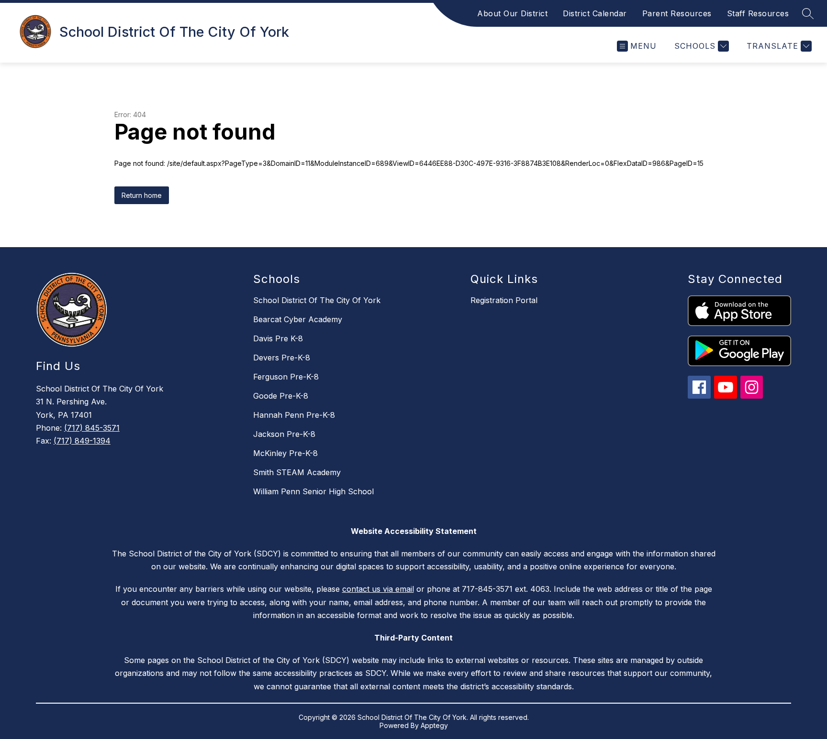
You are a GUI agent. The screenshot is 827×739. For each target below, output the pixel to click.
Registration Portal (503, 300)
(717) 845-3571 (92, 428)
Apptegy (434, 725)
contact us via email (378, 589)
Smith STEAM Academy (297, 472)
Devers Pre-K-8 (281, 357)
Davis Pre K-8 (278, 338)
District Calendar (595, 13)
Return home (142, 195)
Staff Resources (758, 13)
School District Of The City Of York (316, 300)
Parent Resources (677, 13)
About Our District (512, 13)
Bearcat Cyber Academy (297, 319)
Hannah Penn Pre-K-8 (294, 415)
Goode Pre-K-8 (280, 396)
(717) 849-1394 (82, 441)
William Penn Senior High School (313, 491)
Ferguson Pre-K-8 (286, 376)
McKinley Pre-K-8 (285, 453)
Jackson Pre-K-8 (284, 434)
